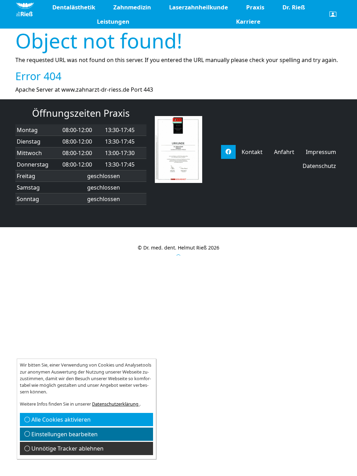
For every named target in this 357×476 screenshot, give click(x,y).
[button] (333, 14)
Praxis (255, 7)
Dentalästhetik (73, 7)
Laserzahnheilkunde (198, 7)
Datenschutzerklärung (115, 404)
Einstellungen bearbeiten (64, 434)
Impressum (321, 152)
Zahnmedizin (132, 7)
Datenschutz (319, 166)
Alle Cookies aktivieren (60, 419)
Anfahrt (284, 152)
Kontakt (252, 152)
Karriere (248, 21)
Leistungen (113, 21)
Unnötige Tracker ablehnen (67, 448)
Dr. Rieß (293, 7)
